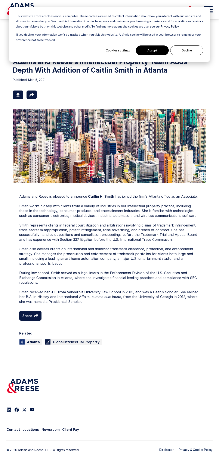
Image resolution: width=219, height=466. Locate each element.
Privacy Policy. (170, 26)
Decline (187, 50)
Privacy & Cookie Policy (196, 449)
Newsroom (50, 429)
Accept (152, 50)
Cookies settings (118, 50)
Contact (13, 429)
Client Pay (70, 429)
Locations (30, 429)
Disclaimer (166, 449)
